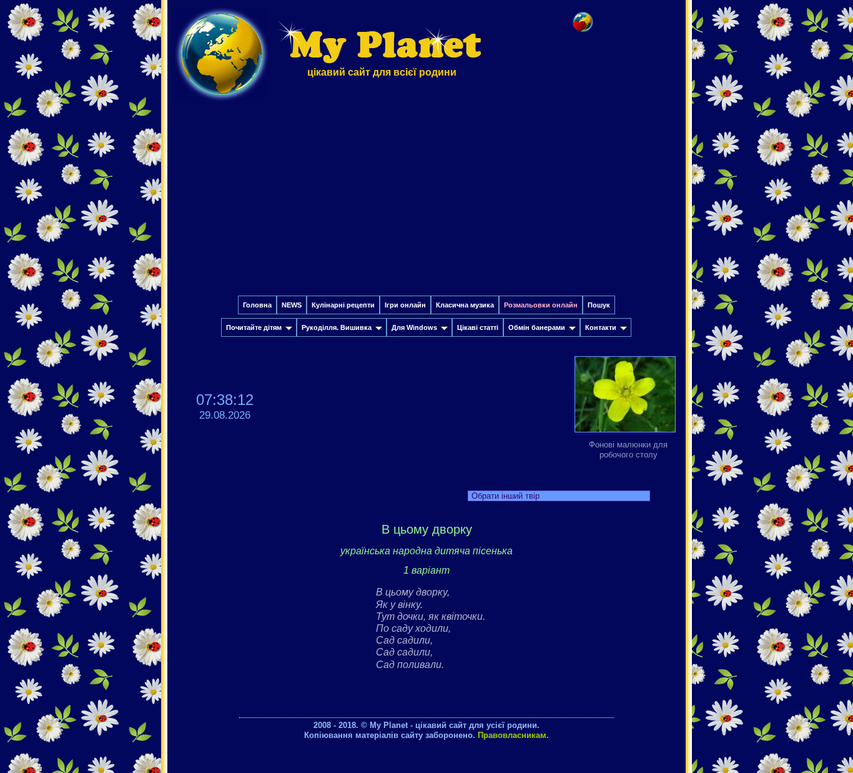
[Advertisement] (426, 201)
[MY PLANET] (222, 104)
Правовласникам (512, 735)
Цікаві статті (477, 327)
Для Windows (414, 327)
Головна (257, 305)
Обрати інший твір (505, 496)
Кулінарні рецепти (343, 305)
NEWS (292, 305)
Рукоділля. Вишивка (337, 327)
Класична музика (465, 305)
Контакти (600, 327)
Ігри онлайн (405, 305)
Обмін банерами (536, 327)
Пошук (599, 305)
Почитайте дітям (254, 327)
